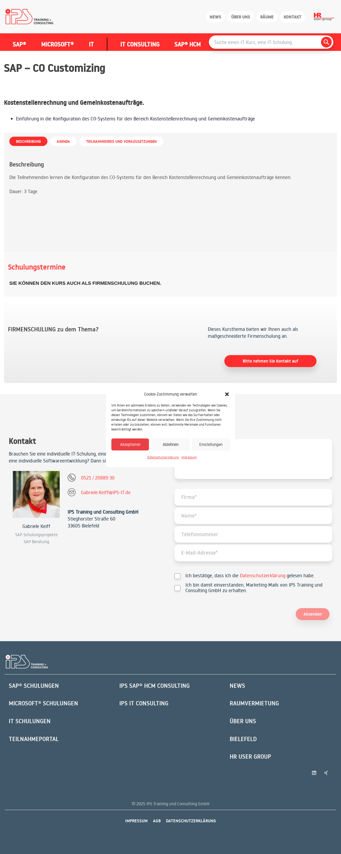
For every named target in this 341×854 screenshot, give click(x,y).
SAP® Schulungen (34, 686)
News (237, 686)
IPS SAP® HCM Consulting (154, 686)
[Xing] (326, 773)
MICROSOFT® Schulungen (43, 703)
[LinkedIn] (314, 773)
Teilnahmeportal (34, 739)
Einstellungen (210, 444)
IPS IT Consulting (143, 703)
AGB (157, 821)
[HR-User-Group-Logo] (324, 17)
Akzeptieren (130, 444)
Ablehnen (170, 444)
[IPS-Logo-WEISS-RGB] (27, 662)
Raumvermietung (254, 703)
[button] (227, 394)
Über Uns (243, 721)
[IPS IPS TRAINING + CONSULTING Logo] (29, 17)
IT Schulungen (30, 721)
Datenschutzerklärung (163, 457)
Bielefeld (243, 739)
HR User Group (250, 757)
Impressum (189, 457)
